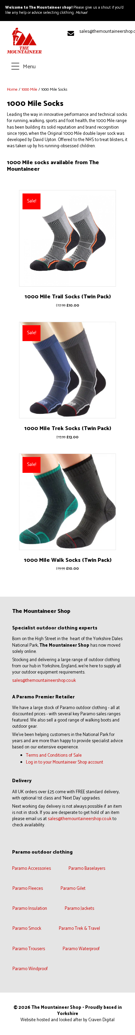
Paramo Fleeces (27, 889)
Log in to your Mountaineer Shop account (64, 762)
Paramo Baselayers (87, 869)
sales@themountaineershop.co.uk (44, 680)
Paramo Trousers (28, 949)
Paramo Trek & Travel (79, 929)
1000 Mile (29, 89)
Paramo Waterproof (81, 949)
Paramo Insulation (29, 909)
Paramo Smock (26, 929)
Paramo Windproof (30, 969)
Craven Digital (101, 1020)
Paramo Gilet (73, 889)
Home (12, 89)
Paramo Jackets (79, 909)
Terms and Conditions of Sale (54, 755)
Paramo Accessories (31, 869)
